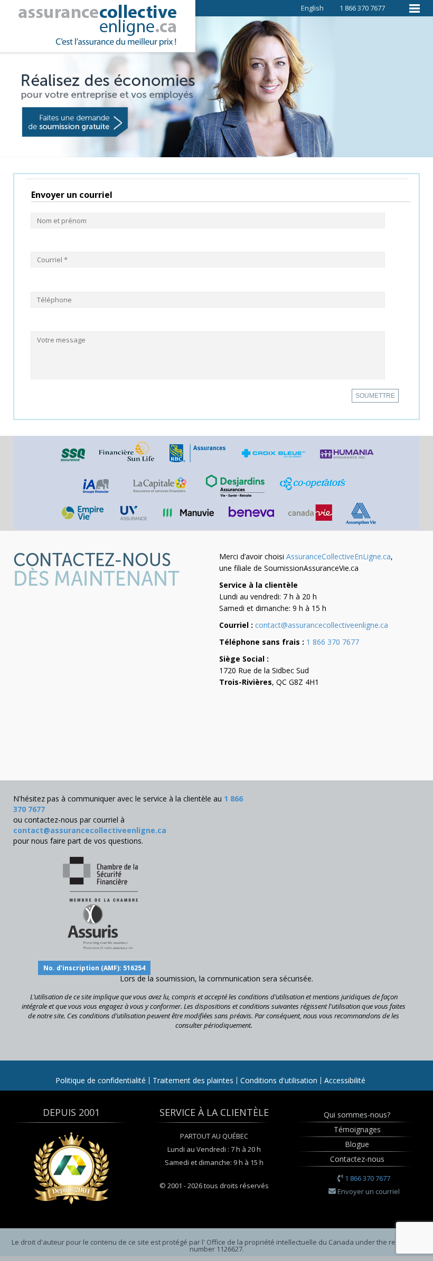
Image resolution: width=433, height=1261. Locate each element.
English (312, 8)
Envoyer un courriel (368, 1191)
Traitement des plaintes (193, 1080)
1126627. (230, 1249)
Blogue (357, 1144)
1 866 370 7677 (332, 642)
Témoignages (357, 1129)
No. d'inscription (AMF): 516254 (94, 967)
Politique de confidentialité (100, 1080)
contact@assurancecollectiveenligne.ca (321, 625)
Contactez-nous (357, 1159)
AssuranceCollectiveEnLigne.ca (338, 556)
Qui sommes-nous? (357, 1115)
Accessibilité (344, 1080)
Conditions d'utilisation (278, 1080)
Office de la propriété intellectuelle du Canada (280, 1242)
